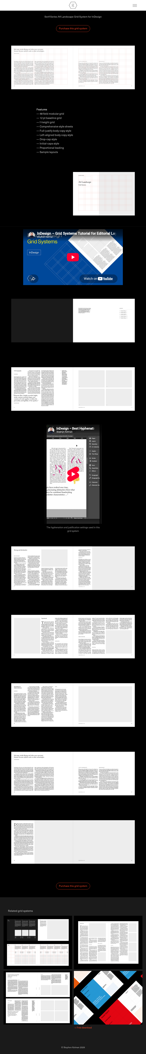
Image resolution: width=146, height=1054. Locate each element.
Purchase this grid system (73, 28)
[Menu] (135, 5)
